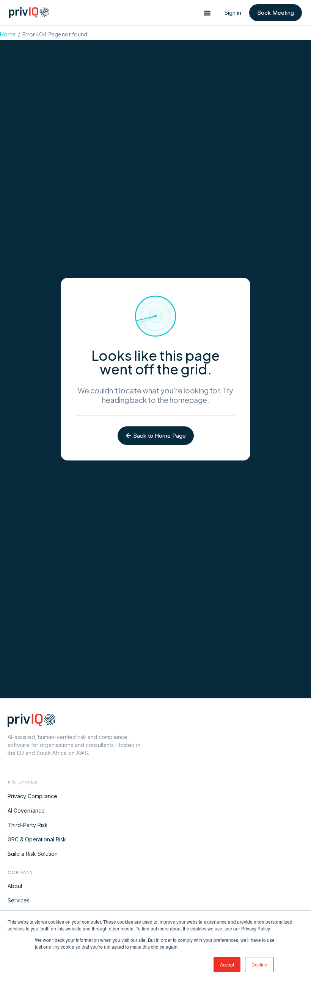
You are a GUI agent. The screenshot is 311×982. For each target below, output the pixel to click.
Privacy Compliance (32, 796)
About (15, 886)
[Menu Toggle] (207, 12)
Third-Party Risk (28, 825)
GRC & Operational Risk (37, 839)
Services (19, 900)
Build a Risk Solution (33, 853)
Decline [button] (259, 964)
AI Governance (26, 810)
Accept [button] (227, 964)
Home (8, 34)
